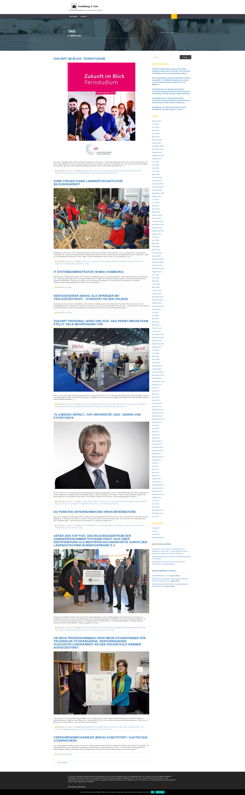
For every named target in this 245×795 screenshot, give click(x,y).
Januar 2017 (156, 482)
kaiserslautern (113, 171)
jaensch (62, 630)
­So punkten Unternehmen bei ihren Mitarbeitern (95, 512)
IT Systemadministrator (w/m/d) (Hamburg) (89, 272)
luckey (125, 727)
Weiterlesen (160, 792)
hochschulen (114, 502)
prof (142, 727)
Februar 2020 (157, 366)
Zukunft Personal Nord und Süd (114, 406)
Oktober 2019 (157, 378)
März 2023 (156, 250)
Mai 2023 (155, 243)
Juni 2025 (155, 165)
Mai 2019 (155, 394)
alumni (83, 502)
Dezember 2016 (158, 485)
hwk (56, 630)
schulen (67, 264)
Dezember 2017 (158, 447)
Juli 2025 (155, 162)
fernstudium (92, 171)
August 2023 (156, 234)
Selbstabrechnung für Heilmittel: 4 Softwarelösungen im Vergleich (171, 557)
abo (82, 526)
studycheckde (104, 504)
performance (60, 528)
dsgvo (125, 404)
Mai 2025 (155, 168)
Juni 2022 (155, 278)
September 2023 (158, 231)
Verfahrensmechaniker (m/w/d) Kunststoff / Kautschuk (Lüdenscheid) (101, 738)
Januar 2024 (156, 218)
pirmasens (86, 173)
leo (79, 630)
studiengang (73, 504)
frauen (130, 261)
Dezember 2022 (158, 259)
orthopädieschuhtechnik (72, 173)
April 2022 (156, 284)
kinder (57, 264)
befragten (92, 526)
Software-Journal (163, 544)
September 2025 (158, 155)
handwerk (118, 628)
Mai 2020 (155, 356)
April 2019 (156, 397)
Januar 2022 (156, 293)
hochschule (102, 171)
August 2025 (156, 158)
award (89, 502)
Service (83, 16)
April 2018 (156, 435)
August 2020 (156, 347)
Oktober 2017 (157, 453)
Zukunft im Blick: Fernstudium (79, 58)
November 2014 (158, 513)
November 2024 (158, 187)
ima (141, 261)
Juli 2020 (155, 350)
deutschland (98, 727)
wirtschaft (107, 729)
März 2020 (156, 362)
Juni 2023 (155, 240)
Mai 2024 (155, 206)
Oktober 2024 (157, 190)
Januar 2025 (156, 180)
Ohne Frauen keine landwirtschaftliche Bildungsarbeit (88, 182)
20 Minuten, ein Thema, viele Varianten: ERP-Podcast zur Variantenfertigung (168, 563)
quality (78, 729)
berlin (115, 261)
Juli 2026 (155, 124)
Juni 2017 (155, 466)
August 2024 (156, 196)
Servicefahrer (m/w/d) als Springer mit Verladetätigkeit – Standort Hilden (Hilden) (91, 297)
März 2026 (156, 136)
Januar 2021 (156, 331)
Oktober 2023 (157, 228)
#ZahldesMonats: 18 (159, 575)
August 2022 (156, 271)
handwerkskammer (130, 628)
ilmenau (138, 502)
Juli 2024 (155, 199)
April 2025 (156, 171)
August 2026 (156, 121)
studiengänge (92, 729)
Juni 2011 (155, 516)
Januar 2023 (156, 256)
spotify (74, 528)
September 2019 (158, 381)
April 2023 (156, 246)
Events (154, 531)
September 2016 (158, 494)
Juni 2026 (155, 127)
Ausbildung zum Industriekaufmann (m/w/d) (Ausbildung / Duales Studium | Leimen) (169, 108)
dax (102, 526)
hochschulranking (127, 502)
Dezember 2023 (158, 221)
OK (152, 792)
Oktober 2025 (157, 152)
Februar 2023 (157, 253)
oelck (87, 630)
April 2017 (156, 472)
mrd (83, 630)
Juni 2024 (155, 202)
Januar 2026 (156, 143)
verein (87, 264)
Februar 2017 (157, 479)
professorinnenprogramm (65, 729)
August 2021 (156, 309)
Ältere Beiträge (62, 762)
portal (57, 504)
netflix (136, 526)
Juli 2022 (155, 275)
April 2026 (156, 133)
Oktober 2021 (157, 303)
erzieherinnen (122, 261)
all (100, 261)
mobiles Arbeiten (61, 406)
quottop (64, 504)
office (142, 526)
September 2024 (158, 193)
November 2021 (158, 300)
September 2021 (158, 306)
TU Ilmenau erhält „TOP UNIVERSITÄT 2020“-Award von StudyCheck (97, 416)
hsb (120, 727)
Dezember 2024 (158, 184)
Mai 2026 (155, 130)
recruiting (97, 406)
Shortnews (156, 534)
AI (81, 404)
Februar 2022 (157, 290)
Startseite (73, 16)
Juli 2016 (155, 500)
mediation (58, 173)
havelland (141, 628)
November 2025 (158, 149)
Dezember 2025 (158, 146)
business (84, 171)
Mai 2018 (155, 432)
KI (145, 404)
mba (139, 171)
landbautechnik (71, 630)
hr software (139, 404)
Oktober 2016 (157, 491)
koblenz (123, 171)
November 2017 (158, 450)
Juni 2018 (155, 428)
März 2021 (156, 325)
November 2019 (158, 375)
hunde (131, 526)
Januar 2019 (156, 406)
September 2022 (158, 268)
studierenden (101, 173)
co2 (98, 526)
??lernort (95, 261)
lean (128, 171)
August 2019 (156, 384)
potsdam (93, 630)
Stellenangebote (158, 537)
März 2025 (156, 174)
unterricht (80, 264)
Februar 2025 (157, 177)
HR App (131, 404)
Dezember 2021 (158, 297)
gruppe (136, 261)
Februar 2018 (157, 441)
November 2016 (158, 488)
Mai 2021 (155, 318)
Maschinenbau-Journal (165, 571)
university (110, 173)
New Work (72, 406)
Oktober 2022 (157, 265)
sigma (93, 173)
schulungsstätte (104, 630)
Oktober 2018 (157, 416)
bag (86, 526)
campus (95, 502)
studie (80, 528)
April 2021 (156, 322)
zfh (115, 173)
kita (61, 264)
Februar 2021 (157, 328)
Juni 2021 (155, 315)
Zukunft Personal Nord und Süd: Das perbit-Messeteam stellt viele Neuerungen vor (101, 322)
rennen (68, 528)
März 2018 (156, 438)
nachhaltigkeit (134, 727)
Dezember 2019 (158, 372)
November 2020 (158, 337)
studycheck (93, 504)
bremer (90, 727)
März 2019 (156, 400)
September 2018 (158, 419)
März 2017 (156, 475)
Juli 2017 (155, 463)
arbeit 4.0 (86, 404)
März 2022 (156, 287)
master (144, 502)
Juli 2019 (155, 388)
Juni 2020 (155, 353)
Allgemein (68, 171)
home (126, 526)
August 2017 (156, 460)
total (100, 729)
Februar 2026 (157, 140)
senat (84, 729)
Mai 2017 (155, 469)
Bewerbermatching (98, 404)
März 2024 (156, 212)
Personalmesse (87, 406)
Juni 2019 (155, 391)
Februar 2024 (157, 215)
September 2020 (158, 344)
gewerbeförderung (106, 628)
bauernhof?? (107, 261)
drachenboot (109, 526)
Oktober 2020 (157, 340)
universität (114, 504)
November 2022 (158, 262)
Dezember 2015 (158, 510)
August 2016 (156, 497)
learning (133, 171)
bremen (84, 727)
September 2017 (158, 457)
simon (73, 264)
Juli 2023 (155, 237)
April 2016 (156, 507)
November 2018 (158, 413)
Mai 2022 (155, 281)
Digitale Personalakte (114, 404)
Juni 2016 (155, 504)
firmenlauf (120, 526)
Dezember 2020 (158, 334)
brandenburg (94, 628)
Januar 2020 (156, 369)
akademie (84, 628)
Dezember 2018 (158, 410)
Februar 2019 (157, 403)
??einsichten (85, 261)
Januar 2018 (156, 444)
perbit (78, 406)
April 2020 (156, 359)
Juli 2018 (155, 425)
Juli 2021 (155, 312)
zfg (112, 630)
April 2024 (156, 209)
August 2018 (156, 422)
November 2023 (158, 224)
